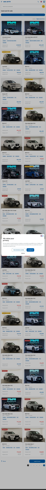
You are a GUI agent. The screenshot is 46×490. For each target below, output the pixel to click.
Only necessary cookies (18, 250)
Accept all (30, 250)
